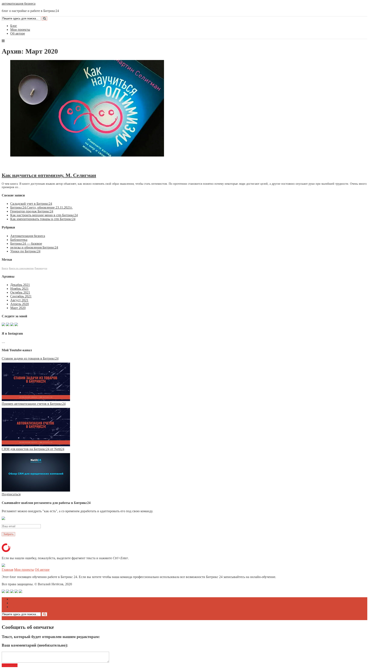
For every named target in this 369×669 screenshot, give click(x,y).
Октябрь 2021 (20, 292)
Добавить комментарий (22, 166)
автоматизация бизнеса (18, 3)
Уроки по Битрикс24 (25, 251)
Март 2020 (18, 308)
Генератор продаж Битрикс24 (31, 211)
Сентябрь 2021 (21, 296)
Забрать (8, 534)
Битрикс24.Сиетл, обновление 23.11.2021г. (41, 207)
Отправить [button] (10, 665)
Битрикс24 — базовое (26, 243)
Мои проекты (20, 29)
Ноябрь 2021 (19, 288)
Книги (5, 268)
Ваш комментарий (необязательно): (35, 645)
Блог (13, 26)
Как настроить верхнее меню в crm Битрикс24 (44, 215)
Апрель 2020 (19, 304)
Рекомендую (41, 268)
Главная (7, 569)
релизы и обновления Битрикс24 (34, 247)
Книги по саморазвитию (21, 268)
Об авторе (17, 33)
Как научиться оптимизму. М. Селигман (49, 175)
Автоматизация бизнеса (27, 236)
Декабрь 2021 (20, 285)
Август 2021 (19, 300)
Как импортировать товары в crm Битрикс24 (42, 219)
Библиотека (18, 240)
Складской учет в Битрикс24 (31, 203)
